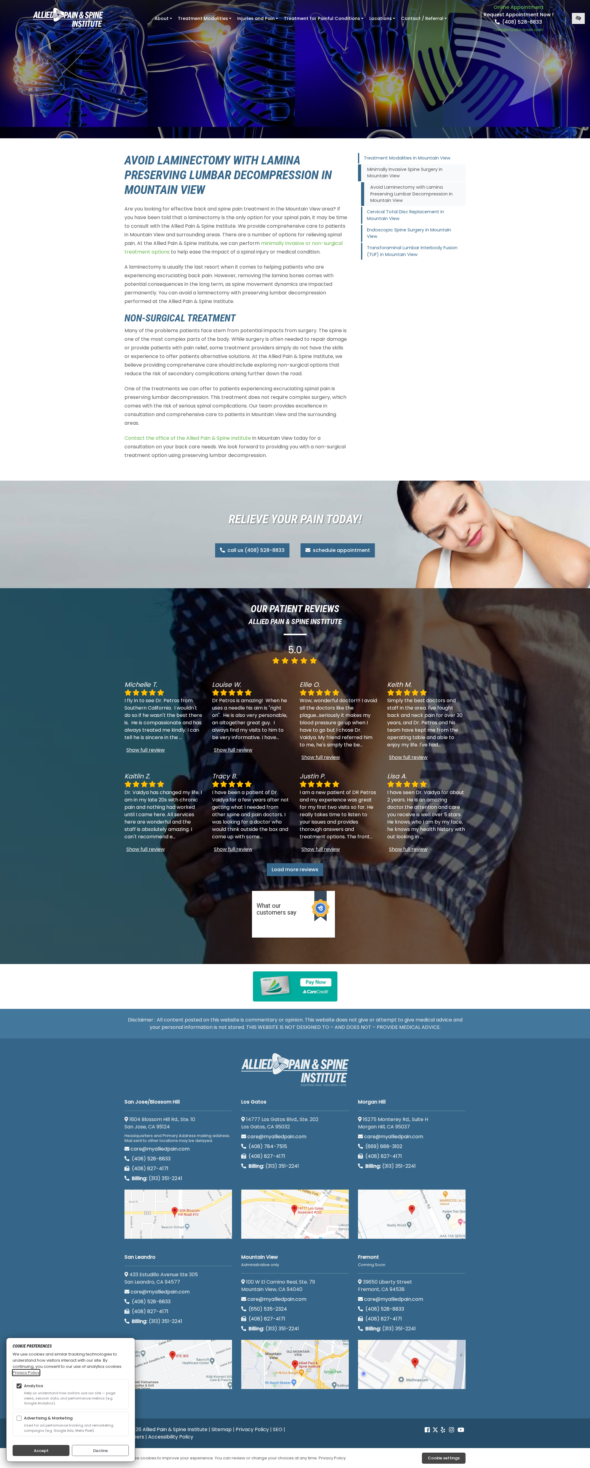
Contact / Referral (424, 20)
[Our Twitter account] (435, 1430)
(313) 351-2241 (157, 1178)
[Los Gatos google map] (295, 1214)
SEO (277, 1429)
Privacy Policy (252, 1429)
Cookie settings (444, 1458)
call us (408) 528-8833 (255, 550)
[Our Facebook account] (428, 1430)
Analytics (33, 1386)
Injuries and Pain (258, 20)
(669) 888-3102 (383, 1146)
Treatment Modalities (205, 20)
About (164, 20)
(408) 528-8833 (521, 22)
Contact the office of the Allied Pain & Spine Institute (187, 438)
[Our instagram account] (451, 1430)
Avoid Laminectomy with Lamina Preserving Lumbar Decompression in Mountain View (411, 193)
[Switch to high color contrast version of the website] (578, 18)
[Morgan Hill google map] (412, 1214)
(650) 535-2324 (267, 1309)
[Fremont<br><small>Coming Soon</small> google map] (412, 1364)
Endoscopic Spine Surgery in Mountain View (409, 233)
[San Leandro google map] (178, 1364)
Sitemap (221, 1429)
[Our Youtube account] (461, 1430)
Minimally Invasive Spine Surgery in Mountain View (404, 172)
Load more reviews (295, 869)
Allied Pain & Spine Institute (175, 1429)
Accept (41, 1451)
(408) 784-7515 (267, 1146)
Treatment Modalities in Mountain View (407, 158)
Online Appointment (519, 7)
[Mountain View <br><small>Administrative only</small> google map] (295, 1364)
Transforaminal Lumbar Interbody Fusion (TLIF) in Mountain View (412, 251)
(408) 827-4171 (149, 1168)
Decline (100, 1451)
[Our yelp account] (442, 1430)
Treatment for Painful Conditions (324, 20)
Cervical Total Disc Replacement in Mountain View (405, 215)
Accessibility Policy (170, 1436)
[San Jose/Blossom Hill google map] (178, 1214)
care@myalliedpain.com (160, 1148)
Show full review (145, 750)
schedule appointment (341, 550)
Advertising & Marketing (48, 1418)
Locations (382, 20)
